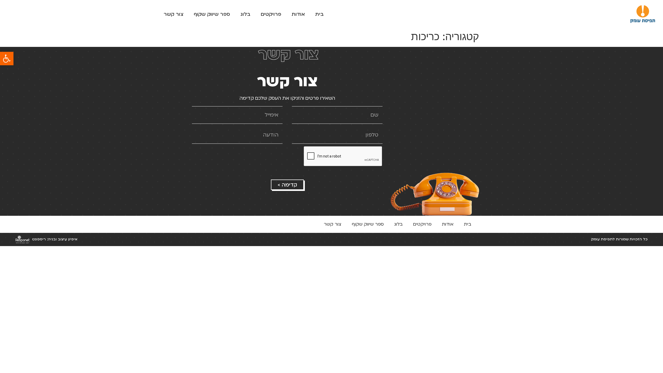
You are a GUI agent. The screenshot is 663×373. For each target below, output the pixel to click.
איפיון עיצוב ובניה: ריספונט (54, 239)
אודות (298, 14)
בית (319, 14)
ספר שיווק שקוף (212, 14)
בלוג (245, 14)
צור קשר (173, 14)
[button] (6, 58)
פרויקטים (271, 14)
